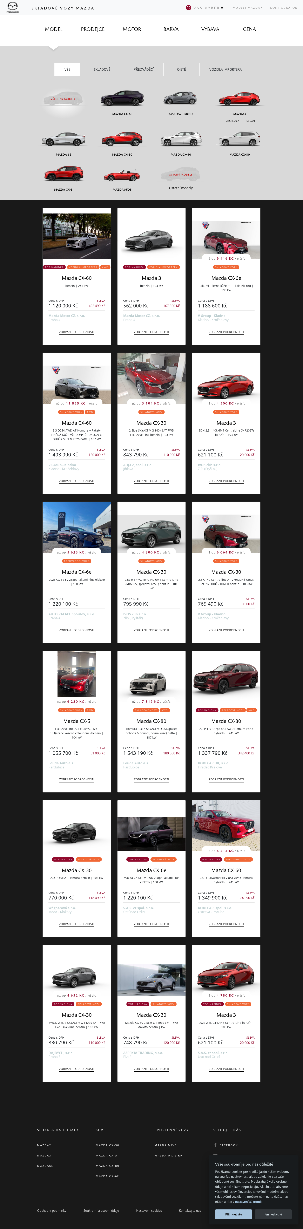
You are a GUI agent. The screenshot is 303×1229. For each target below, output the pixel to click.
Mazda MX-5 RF (168, 1155)
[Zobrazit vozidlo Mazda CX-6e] (151, 825)
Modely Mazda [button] (247, 7)
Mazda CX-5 (76, 721)
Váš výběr (208, 8)
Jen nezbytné (273, 1214)
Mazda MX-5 (166, 1145)
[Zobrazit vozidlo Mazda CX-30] (77, 825)
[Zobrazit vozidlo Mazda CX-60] (77, 233)
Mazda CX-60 (77, 277)
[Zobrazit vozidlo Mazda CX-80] (226, 676)
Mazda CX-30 (151, 422)
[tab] (53, 29)
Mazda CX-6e (226, 277)
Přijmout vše (233, 1214)
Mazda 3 (151, 277)
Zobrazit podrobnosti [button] (76, 332)
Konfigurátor (283, 7)
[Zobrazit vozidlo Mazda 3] (151, 233)
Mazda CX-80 (151, 721)
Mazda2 (44, 1145)
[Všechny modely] (63, 96)
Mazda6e (45, 1166)
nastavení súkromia (248, 1202)
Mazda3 (44, 1155)
